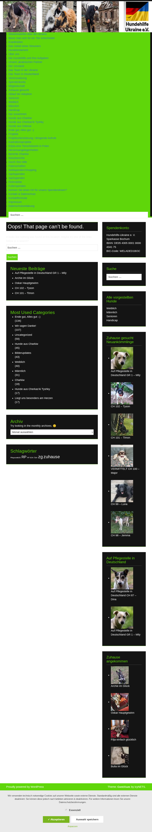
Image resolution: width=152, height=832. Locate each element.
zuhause (51, 456)
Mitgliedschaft (16, 86)
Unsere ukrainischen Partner (25, 62)
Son (35, 458)
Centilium (123, 786)
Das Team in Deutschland (23, 74)
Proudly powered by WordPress (25, 786)
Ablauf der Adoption (20, 94)
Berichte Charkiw (18, 154)
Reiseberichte (16, 158)
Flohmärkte (15, 182)
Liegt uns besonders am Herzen (34, 398)
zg (40, 456)
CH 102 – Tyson (24, 288)
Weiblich (13, 102)
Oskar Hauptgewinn (26, 283)
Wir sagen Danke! (25, 325)
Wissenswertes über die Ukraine (27, 34)
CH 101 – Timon (24, 293)
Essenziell (74, 810)
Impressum (15, 202)
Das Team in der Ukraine (23, 70)
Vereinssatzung (17, 78)
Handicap (14, 110)
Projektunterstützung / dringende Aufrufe (32, 138)
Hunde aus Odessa (19, 126)
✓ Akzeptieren (56, 819)
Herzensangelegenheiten (23, 150)
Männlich (13, 106)
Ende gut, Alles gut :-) (21, 130)
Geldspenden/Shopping (22, 170)
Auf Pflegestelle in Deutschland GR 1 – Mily (40, 272)
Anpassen (72, 826)
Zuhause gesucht (18, 90)
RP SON (30, 458)
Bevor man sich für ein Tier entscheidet (31, 38)
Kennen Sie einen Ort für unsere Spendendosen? (37, 190)
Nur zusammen (17, 114)
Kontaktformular (17, 198)
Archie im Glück (24, 277)
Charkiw (19, 380)
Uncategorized (23, 334)
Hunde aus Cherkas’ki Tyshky (26, 122)
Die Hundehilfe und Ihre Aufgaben (28, 58)
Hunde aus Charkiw (20, 118)
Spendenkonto (17, 82)
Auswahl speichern (87, 819)
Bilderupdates (23, 352)
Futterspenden (17, 186)
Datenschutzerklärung (21, 206)
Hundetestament (18, 50)
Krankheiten (15, 42)
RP (24, 457)
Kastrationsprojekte (19, 142)
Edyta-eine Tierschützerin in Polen (28, 146)
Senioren (13, 98)
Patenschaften (17, 166)
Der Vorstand (16, 66)
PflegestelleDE (15, 458)
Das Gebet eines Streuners (24, 46)
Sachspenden (16, 178)
